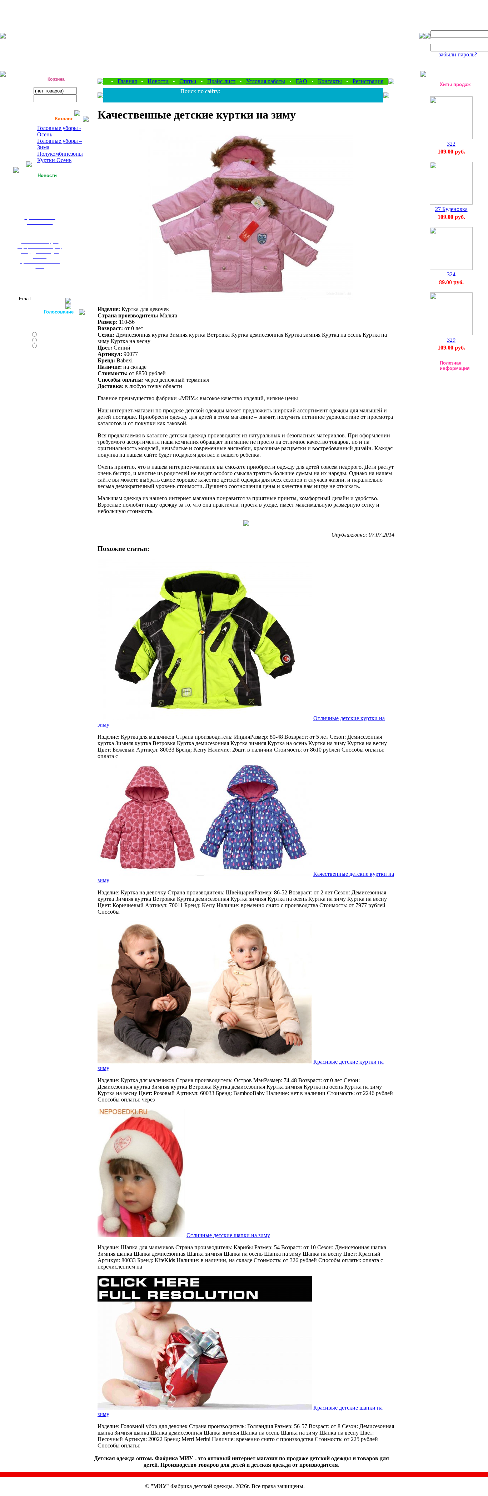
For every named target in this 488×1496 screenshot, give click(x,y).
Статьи (187, 81)
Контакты (330, 81)
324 (451, 274)
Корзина (56, 79)
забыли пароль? (458, 54)
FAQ (301, 81)
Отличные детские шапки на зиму (228, 1235)
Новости (158, 81)
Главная (127, 81)
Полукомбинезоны (60, 154)
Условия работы (265, 81)
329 (451, 340)
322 (451, 144)
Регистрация (368, 81)
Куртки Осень (54, 160)
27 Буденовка (451, 209)
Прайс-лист (221, 81)
